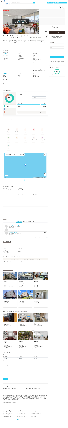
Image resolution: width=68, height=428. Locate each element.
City (18, 360)
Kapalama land (33, 411)
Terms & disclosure (35, 423)
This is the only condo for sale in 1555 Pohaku (11, 203)
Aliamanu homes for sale (7, 414)
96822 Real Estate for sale (21, 417)
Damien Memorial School (13, 229)
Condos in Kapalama (34, 416)
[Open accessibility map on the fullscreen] (45, 154)
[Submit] (34, 2)
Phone (4, 360)
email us (53, 423)
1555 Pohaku (5, 53)
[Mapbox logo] (7, 177)
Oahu (4, 121)
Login (62, 2)
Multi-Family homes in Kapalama (36, 414)
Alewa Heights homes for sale (7, 413)
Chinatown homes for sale (7, 416)
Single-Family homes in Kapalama (36, 413)
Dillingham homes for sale (7, 417)
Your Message (5, 365)
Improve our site (40, 423)
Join (65, 2)
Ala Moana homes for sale (7, 411)
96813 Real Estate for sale (21, 414)
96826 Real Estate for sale (21, 411)
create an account (21, 21)
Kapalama (26, 37)
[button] (9, 154)
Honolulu (7, 121)
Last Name (20, 356)
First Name (5, 356)
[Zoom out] (45, 175)
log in (16, 21)
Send (5, 378)
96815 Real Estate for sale (21, 413)
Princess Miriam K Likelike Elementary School (16, 225)
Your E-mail (35, 356)
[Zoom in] (45, 173)
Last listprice (19, 96)
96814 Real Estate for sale (21, 416)
